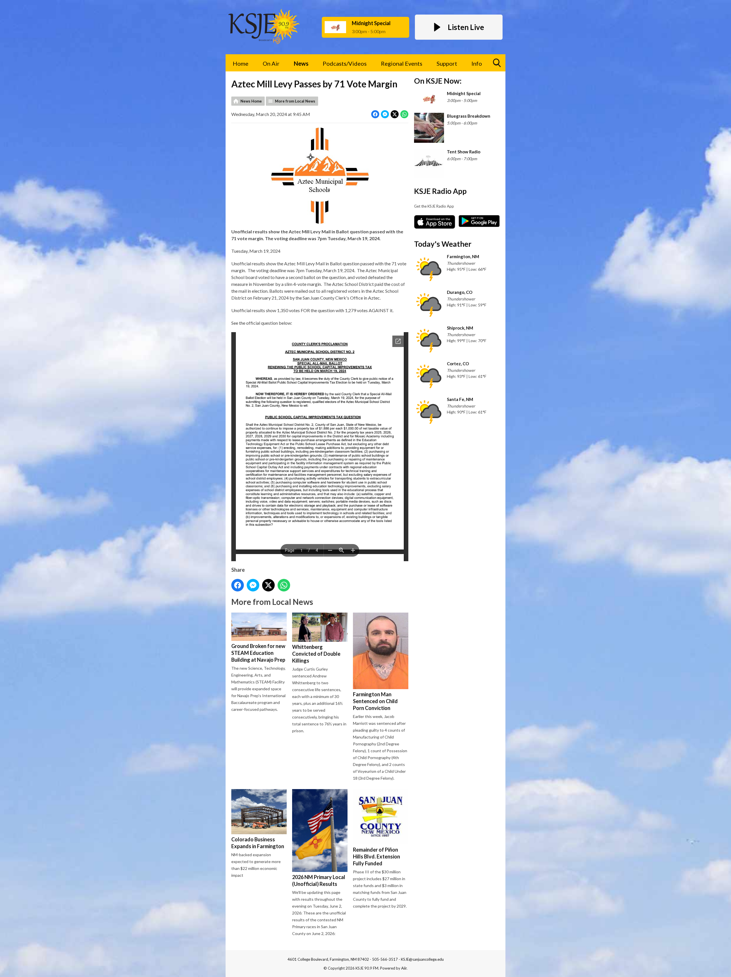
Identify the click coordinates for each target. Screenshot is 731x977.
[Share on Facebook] (375, 114)
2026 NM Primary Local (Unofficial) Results (318, 880)
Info (476, 63)
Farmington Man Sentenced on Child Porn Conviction (375, 701)
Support (447, 63)
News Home (251, 101)
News (301, 63)
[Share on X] (395, 114)
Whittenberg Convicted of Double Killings (316, 654)
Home (240, 63)
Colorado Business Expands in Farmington (257, 842)
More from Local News (295, 101)
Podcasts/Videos (345, 63)
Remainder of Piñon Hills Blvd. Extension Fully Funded (376, 856)
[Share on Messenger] (385, 114)
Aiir (404, 968)
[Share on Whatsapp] (404, 114)
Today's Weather (442, 243)
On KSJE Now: (437, 80)
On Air (271, 63)
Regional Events (401, 63)
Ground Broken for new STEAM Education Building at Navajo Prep (258, 653)
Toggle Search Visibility (496, 62)
